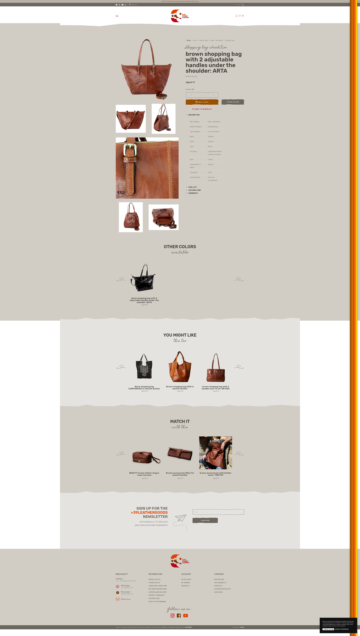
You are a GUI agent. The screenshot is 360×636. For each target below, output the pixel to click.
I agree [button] (325, 629)
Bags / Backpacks (217, 40)
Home (195, 40)
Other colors (233, 102)
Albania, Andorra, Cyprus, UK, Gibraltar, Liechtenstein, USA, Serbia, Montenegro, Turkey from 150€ (180, 1)
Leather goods (203, 40)
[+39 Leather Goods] (180, 16)
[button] (193, 115)
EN (238, 4)
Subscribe (205, 520)
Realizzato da (238, 627)
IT (235, 4)
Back (189, 40)
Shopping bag (229, 40)
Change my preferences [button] (342, 629)
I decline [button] (330, 629)
